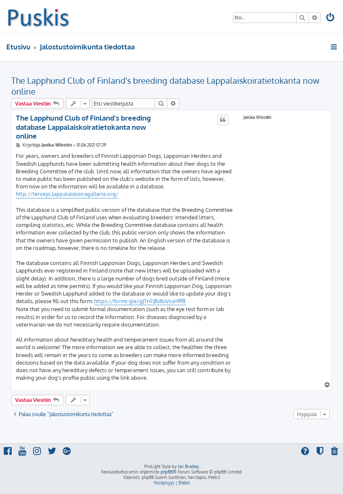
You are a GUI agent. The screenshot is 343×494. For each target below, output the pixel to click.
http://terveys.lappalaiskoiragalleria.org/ (67, 193)
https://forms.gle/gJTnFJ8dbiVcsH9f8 (140, 301)
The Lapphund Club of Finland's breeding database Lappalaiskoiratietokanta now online (165, 86)
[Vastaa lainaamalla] (223, 120)
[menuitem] (331, 18)
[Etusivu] (38, 16)
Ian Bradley (188, 466)
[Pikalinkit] (334, 46)
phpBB (167, 471)
